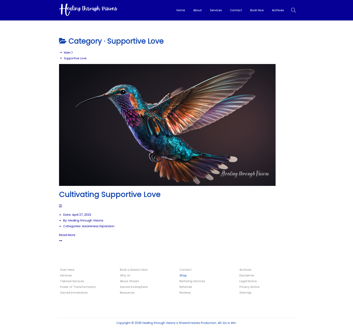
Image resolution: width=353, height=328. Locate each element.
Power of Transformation (78, 287)
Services (66, 275)
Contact (186, 270)
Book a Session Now (133, 270)
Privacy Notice (249, 287)
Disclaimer (246, 275)
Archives (245, 270)
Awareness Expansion (98, 226)
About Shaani (129, 281)
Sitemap (245, 293)
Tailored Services (72, 281)
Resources (127, 293)
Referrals (186, 287)
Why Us (125, 275)
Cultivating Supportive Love (110, 194)
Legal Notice (248, 281)
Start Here (67, 270)
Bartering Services (192, 281)
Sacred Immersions (74, 293)
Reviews (185, 293)
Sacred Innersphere (134, 287)
